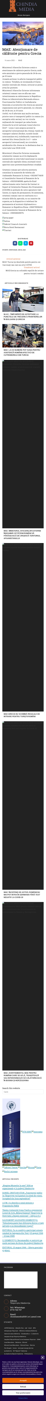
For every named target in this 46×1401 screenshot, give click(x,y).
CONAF (39, 1339)
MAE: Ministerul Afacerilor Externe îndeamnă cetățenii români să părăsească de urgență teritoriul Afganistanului (22, 534)
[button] (43, 1357)
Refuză (23, 1387)
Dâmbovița (18, 1342)
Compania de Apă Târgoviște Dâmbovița (15, 1336)
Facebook (8, 1267)
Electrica (32, 1345)
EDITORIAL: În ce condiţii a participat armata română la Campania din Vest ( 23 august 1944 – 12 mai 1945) (22, 1233)
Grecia (20, 250)
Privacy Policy (23, 1398)
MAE (20, 60)
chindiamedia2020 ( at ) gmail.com (25, 1316)
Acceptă (23, 1380)
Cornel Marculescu (9, 1342)
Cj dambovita (35, 1333)
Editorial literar (24, 1345)
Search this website (11, 1088)
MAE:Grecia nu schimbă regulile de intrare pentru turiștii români (22, 715)
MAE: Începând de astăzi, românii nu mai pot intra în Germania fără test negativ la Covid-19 (22, 894)
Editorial (24, 1342)
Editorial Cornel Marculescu (11, 1345)
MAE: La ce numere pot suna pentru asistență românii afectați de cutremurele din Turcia (22, 352)
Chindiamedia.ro (25, 1333)
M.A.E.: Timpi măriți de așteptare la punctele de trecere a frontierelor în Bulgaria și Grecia (23, 316)
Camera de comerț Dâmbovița (12, 1333)
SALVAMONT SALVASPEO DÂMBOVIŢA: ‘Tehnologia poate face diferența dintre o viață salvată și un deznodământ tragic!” (23, 1223)
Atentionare (13, 250)
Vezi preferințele (23, 1393)
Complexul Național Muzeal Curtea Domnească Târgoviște (20, 1339)
